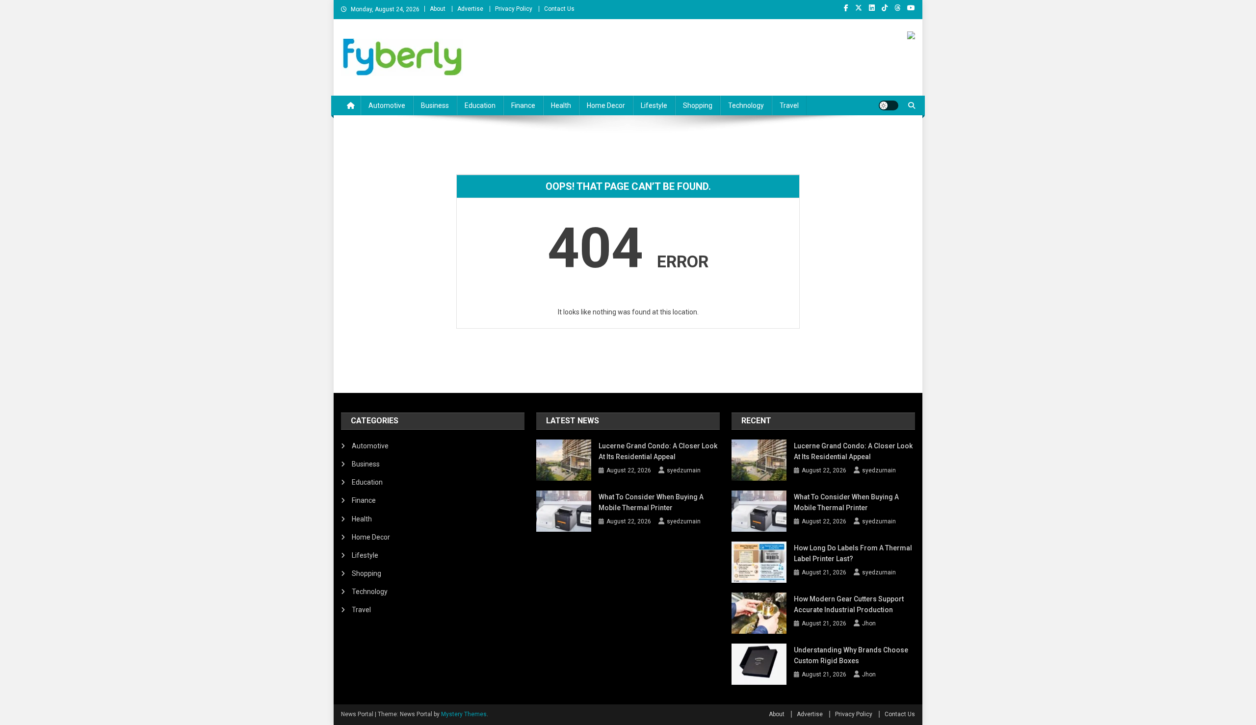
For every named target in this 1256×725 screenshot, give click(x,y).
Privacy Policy (513, 8)
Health (561, 105)
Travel (789, 105)
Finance (523, 105)
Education (480, 105)
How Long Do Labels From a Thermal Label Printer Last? (853, 553)
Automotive (386, 105)
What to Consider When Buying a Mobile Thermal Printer (651, 502)
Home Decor (606, 105)
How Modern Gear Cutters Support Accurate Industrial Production (849, 604)
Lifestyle (654, 105)
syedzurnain (684, 470)
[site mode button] (888, 105)
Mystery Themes (464, 714)
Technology (746, 105)
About (437, 8)
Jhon (869, 623)
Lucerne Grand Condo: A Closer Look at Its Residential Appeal (658, 451)
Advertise (470, 8)
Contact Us (559, 8)
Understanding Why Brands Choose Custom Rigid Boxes (851, 655)
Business (435, 105)
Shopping (697, 105)
